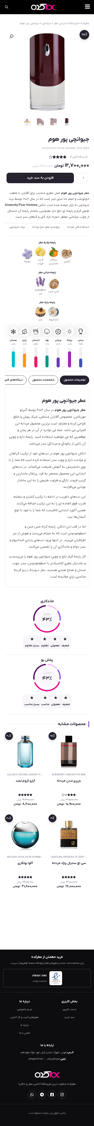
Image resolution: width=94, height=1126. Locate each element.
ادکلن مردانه (74, 227)
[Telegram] (42, 1094)
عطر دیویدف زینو (33, 570)
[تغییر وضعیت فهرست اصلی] (87, 7)
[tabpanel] (47, 487)
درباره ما (25, 1025)
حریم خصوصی (24, 1009)
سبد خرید (69, 1017)
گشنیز (67, 261)
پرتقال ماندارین (53, 261)
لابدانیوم (53, 319)
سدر (40, 319)
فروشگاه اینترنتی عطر (66, 23)
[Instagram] (62, 1094)
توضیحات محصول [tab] (74, 380)
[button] (11, 36)
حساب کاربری (69, 1009)
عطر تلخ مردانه (40, 227)
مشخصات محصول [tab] (43, 380)
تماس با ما (24, 1033)
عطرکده (84, 23)
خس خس (53, 291)
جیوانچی (46, 23)
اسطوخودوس (40, 291)
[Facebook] (52, 1094)
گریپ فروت (40, 261)
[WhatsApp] (32, 1094)
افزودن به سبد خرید (40, 178)
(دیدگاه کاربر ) (78, 157)
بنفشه (27, 261)
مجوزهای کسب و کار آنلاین (24, 1017)
